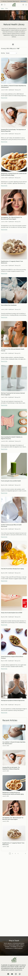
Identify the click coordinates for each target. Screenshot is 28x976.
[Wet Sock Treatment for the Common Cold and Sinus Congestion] (14, 378)
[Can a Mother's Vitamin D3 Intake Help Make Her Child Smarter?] (14, 71)
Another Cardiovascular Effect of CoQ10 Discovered (11, 525)
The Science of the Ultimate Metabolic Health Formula (12, 349)
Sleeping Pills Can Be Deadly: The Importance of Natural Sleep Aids (13, 130)
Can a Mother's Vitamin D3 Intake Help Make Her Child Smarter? (13, 86)
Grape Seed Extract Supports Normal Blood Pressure (12, 657)
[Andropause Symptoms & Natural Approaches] (14, 685)
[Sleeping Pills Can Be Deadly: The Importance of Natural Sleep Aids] (14, 115)
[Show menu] (1, 5)
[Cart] (26, 5)
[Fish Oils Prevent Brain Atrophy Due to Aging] (14, 554)
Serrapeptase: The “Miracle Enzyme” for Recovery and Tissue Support (11, 218)
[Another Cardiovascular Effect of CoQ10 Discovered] (14, 510)
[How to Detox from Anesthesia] (14, 290)
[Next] (23, 853)
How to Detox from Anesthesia (9, 305)
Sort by (3, 53)
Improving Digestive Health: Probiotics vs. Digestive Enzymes (12, 437)
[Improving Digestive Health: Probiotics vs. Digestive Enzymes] (14, 422)
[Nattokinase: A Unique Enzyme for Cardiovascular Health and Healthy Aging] (14, 158)
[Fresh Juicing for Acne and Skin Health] (14, 466)
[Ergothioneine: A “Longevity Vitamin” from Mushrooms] (14, 246)
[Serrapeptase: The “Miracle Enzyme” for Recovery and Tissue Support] (14, 202)
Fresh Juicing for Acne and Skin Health (11, 481)
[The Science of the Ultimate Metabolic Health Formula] (14, 334)
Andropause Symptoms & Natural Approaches (13, 700)
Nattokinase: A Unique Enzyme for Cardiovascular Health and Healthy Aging (14, 174)
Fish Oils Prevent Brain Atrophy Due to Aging (12, 568)
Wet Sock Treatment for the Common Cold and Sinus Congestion (13, 393)
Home (2, 8)
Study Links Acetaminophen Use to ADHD (11, 612)
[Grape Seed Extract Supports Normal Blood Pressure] (14, 642)
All (13, 44)
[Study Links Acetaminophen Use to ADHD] (14, 598)
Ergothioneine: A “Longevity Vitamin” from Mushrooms (12, 262)
